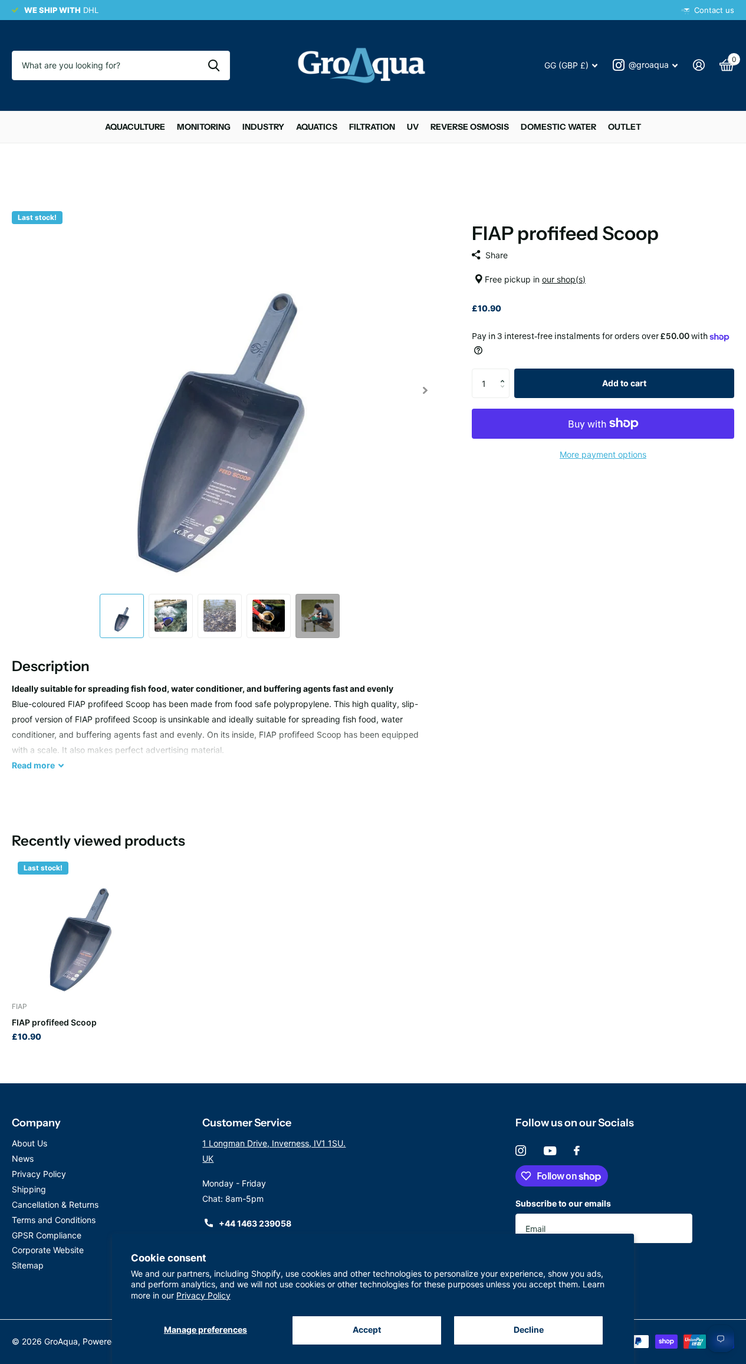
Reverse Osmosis (469, 126)
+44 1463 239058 (255, 1223)
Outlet (624, 126)
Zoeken (214, 65)
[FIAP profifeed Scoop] (80, 924)
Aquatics (316, 126)
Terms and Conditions (54, 1220)
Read (33, 765)
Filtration (372, 126)
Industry (263, 126)
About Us (29, 1143)
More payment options (603, 454)
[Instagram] (520, 1150)
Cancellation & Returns (55, 1204)
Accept (367, 1329)
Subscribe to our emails (563, 1203)
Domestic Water (558, 126)
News (23, 1158)
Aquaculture (135, 126)
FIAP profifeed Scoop (54, 1022)
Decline (529, 1329)
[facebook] (577, 1150)
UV (413, 126)
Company (36, 1122)
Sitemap (28, 1265)
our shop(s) (564, 279)
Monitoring (204, 126)
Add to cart (624, 383)
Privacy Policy (203, 1295)
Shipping (29, 1189)
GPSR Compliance (46, 1235)
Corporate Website (48, 1250)
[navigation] (122, 616)
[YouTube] (550, 1150)
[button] (505, 373)
